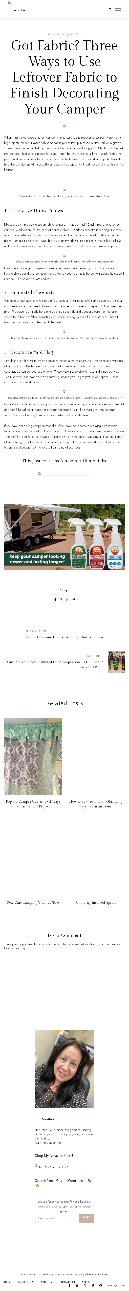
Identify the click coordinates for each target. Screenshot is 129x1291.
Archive (87, 1282)
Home (7, 1282)
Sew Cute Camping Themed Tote (33, 903)
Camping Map (26, 1282)
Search (86, 1218)
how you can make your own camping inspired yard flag (47, 377)
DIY (50, 34)
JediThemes (120, 1285)
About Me (47, 1282)
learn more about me (48, 1142)
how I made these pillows (106, 241)
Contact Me (67, 1282)
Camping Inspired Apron (96, 903)
